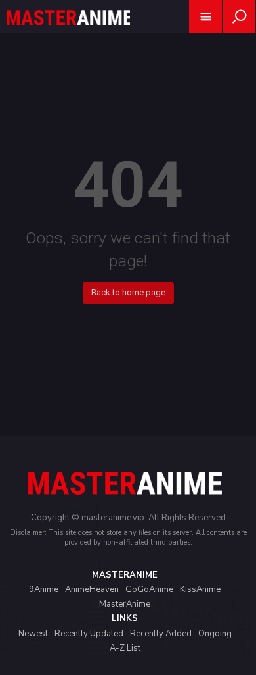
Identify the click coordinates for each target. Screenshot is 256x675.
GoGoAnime (149, 589)
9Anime (43, 589)
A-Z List (125, 648)
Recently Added (161, 633)
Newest (33, 633)
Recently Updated (88, 633)
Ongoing (215, 633)
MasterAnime (124, 604)
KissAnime (200, 589)
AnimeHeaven (92, 589)
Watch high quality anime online (68, 34)
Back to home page (128, 292)
